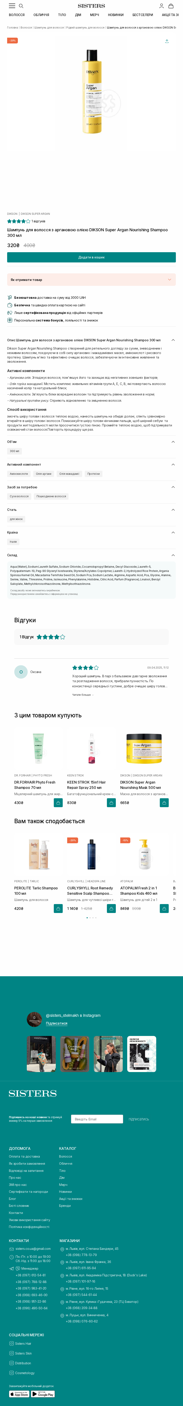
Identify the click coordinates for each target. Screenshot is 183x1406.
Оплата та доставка (24, 1156)
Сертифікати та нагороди (28, 1191)
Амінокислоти (19, 473)
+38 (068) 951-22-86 (31, 1301)
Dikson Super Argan (35, 213)
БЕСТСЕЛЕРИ (143, 15)
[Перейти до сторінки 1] (87, 917)
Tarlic (34, 881)
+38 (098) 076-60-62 (82, 1321)
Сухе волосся (19, 496)
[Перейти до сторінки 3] (93, 917)
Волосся (65, 1156)
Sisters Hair (23, 1343)
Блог (12, 1199)
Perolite (20, 881)
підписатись (139, 1119)
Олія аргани (44, 473)
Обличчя (65, 1163)
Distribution (23, 1363)
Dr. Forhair (22, 775)
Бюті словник (19, 1205)
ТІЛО (62, 15)
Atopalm (126, 881)
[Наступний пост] (148, 1054)
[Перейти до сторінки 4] (95, 917)
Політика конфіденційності (29, 1227)
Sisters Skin (23, 1353)
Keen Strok (75, 775)
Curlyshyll (76, 881)
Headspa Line (96, 881)
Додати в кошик (91, 257)
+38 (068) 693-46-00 (32, 1295)
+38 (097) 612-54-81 (31, 1275)
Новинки (65, 1191)
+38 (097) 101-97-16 (80, 1281)
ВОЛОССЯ (17, 15)
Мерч (63, 1185)
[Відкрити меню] (12, 6)
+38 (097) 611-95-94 (81, 1268)
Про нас (15, 1177)
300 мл (14, 451)
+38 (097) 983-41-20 (31, 1288)
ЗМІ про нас (18, 1185)
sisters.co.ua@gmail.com (33, 1248)
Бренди (65, 1205)
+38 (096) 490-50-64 (32, 1308)
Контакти (16, 1213)
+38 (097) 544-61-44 (81, 1295)
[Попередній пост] (34, 1054)
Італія (13, 541)
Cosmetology (24, 1373)
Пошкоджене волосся (51, 496)
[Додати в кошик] (58, 802)
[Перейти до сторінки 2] (90, 917)
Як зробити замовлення (27, 1163)
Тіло (62, 1171)
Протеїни (93, 473)
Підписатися (56, 1023)
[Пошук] (21, 6)
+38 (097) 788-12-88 (31, 1282)
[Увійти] (161, 6)
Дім (62, 1177)
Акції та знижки (70, 1199)
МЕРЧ (94, 15)
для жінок (16, 519)
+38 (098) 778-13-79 (81, 1255)
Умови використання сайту (29, 1220)
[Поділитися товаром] (167, 41)
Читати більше (81, 694)
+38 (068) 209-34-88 (82, 1308)
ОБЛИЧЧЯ (41, 15)
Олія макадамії (69, 473)
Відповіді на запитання (26, 1171)
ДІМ (78, 15)
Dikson (12, 213)
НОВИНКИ (116, 15)
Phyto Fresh (42, 775)
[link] (171, 6)
